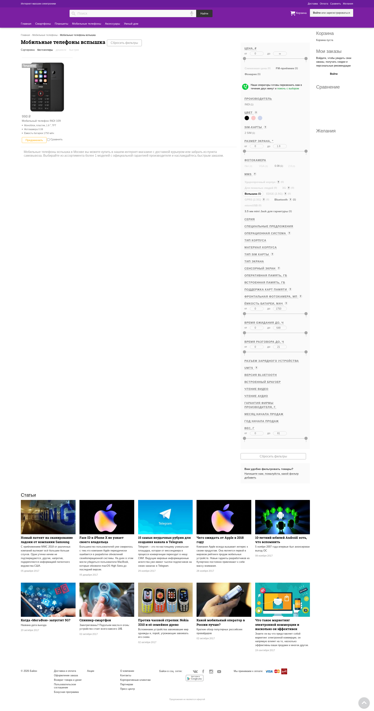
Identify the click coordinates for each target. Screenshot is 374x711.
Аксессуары (112, 23)
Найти (204, 13)
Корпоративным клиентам (135, 679)
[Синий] (260, 118)
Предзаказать (34, 140)
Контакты (125, 675)
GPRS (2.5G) (253, 200)
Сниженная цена (256, 68)
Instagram (211, 671)
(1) (251, 104)
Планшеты (61, 23)
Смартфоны (43, 23)
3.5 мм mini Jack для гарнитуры (266, 211)
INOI (247, 104)
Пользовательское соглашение (65, 686)
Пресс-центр (127, 688)
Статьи (28, 494)
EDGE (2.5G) (274, 194)
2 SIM (248, 132)
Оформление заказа (66, 675)
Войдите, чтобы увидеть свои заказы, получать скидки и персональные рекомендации (333, 62)
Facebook (203, 671)
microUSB (251, 205)
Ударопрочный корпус (260, 182)
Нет (247, 166)
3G (284, 188)
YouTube (219, 671)
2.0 (290, 166)
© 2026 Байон (29, 670)
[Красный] (253, 118)
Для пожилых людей (259, 187)
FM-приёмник (285, 68)
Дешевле (61, 49)
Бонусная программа (66, 692)
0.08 (277, 165)
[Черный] (246, 118)
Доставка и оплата (65, 670)
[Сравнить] (48, 139)
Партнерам (126, 684)
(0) (250, 166)
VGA (262, 166)
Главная (26, 23)
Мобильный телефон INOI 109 (41, 120)
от (245, 53)
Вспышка (251, 193)
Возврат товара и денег (68, 679)
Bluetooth (281, 200)
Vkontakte (195, 671)
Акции (90, 670)
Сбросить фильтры (124, 42)
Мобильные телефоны (86, 23)
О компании (127, 670)
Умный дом (131, 23)
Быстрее (74, 49)
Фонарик (251, 74)
